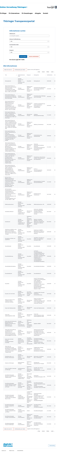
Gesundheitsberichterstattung (10, 266)
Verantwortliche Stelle (14, 44)
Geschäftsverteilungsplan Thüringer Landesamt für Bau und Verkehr (10, 410)
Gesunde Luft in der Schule (10, 293)
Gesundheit (7, 283)
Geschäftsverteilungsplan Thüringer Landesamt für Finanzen (9, 406)
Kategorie (11, 50)
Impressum (4, 450)
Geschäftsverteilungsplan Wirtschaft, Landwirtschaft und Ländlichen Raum (10, 376)
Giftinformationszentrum (9, 204)
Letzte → (52, 71)
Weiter (48, 71)
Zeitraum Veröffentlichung (14, 39)
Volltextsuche (12, 33)
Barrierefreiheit (20, 450)
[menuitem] (3, 13)
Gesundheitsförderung (9, 256)
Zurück (43, 71)
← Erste (38, 71)
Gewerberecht (7, 221)
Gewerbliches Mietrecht (9, 211)
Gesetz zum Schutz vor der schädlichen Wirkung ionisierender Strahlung (10, 300)
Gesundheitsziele (8, 246)
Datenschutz (11, 450)
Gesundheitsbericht (8, 273)
